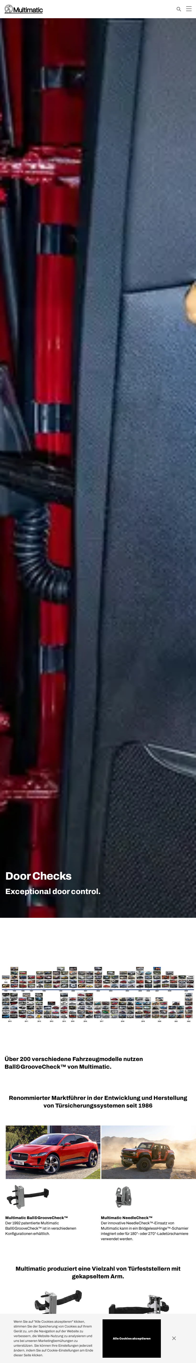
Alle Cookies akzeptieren (132, 1338)
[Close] (177, 1338)
